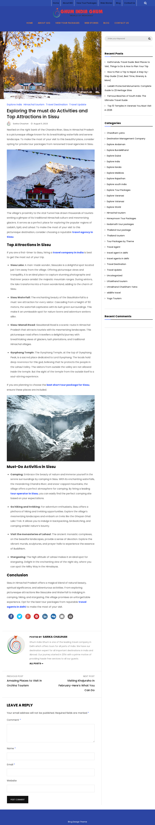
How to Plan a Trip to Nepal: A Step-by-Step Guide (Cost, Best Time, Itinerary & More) (126, 76)
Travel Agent (113, 246)
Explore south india (117, 184)
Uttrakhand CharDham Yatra (122, 286)
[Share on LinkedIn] (45, 618)
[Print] (70, 618)
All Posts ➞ (36, 663)
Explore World (114, 207)
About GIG (68, 3)
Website (12, 780)
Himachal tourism (33, 104)
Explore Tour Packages (118, 190)
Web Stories (106, 3)
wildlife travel (114, 292)
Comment (14, 720)
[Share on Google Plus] (28, 618)
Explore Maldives (115, 172)
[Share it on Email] (62, 618)
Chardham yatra (116, 132)
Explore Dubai (114, 155)
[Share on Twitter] (19, 618)
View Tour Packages (86, 3)
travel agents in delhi (118, 258)
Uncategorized (114, 275)
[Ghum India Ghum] (78, 16)
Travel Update (77, 104)
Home (56, 3)
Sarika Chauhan (21, 123)
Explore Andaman (116, 144)
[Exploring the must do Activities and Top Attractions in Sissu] (50, 98)
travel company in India (68, 252)
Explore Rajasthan (116, 178)
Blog (118, 3)
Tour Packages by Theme (120, 241)
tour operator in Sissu (24, 493)
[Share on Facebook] (11, 618)
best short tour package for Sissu (68, 385)
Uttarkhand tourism (117, 281)
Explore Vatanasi (115, 201)
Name (11, 748)
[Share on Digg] (53, 618)
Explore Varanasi (115, 195)
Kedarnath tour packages (120, 224)
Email (11, 764)
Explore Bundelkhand (118, 150)
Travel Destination (57, 104)
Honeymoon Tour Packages (121, 218)
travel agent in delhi (117, 252)
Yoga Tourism (114, 298)
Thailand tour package (119, 229)
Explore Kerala (114, 167)
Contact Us (129, 3)
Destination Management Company (126, 138)
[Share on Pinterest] (36, 618)
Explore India (14, 104)
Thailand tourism (116, 235)
